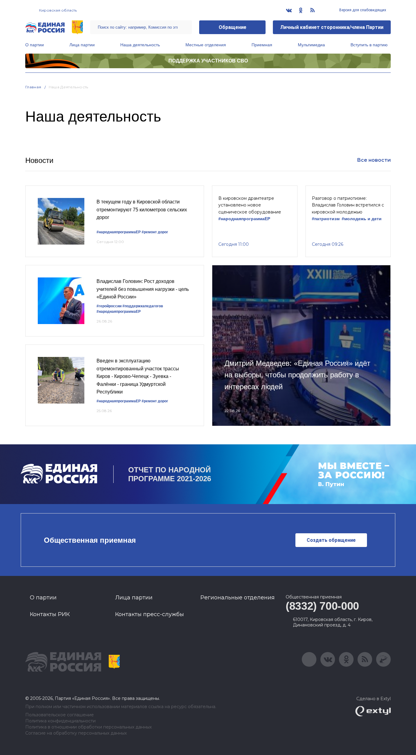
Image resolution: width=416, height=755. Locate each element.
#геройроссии (109, 306)
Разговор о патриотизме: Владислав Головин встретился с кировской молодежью (348, 205)
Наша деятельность (140, 44)
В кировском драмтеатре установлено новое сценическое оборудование (249, 205)
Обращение (232, 27)
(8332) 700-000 (322, 606)
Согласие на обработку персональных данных (76, 733)
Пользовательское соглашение (59, 715)
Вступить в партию (369, 44)
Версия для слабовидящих (362, 10)
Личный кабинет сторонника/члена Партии (331, 27)
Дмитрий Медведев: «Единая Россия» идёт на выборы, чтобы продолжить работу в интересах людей (297, 375)
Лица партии (82, 44)
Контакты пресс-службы (149, 614)
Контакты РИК (50, 614)
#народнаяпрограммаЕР (119, 232)
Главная (33, 87)
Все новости (374, 160)
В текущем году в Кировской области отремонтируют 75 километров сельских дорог (142, 209)
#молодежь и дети (362, 219)
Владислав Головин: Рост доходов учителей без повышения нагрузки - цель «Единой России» (143, 289)
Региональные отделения (237, 597)
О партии (34, 44)
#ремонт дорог (155, 232)
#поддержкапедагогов (142, 306)
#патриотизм (326, 219)
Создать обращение (331, 540)
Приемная (262, 44)
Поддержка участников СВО (208, 60)
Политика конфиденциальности (60, 721)
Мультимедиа (311, 44)
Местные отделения (205, 44)
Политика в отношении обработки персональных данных (88, 727)
